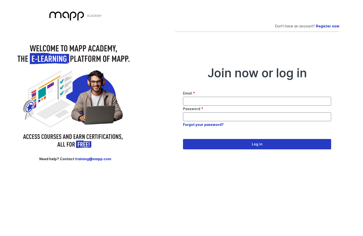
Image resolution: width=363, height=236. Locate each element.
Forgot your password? (203, 124)
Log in (257, 144)
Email (189, 93)
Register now (327, 26)
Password (193, 109)
